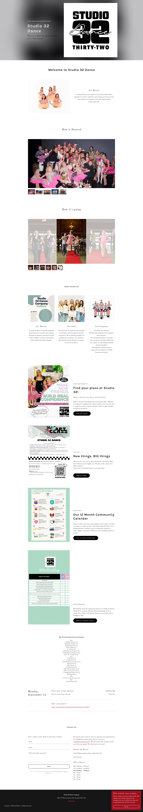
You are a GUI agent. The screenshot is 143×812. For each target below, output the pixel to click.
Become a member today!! (85, 620)
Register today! (81, 475)
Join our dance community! (85, 538)
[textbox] (49, 742)
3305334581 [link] (71, 801)
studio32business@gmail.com (81, 741)
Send (49, 766)
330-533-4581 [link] (77, 757)
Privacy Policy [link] (58, 771)
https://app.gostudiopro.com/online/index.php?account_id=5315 (70, 707)
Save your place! (82, 413)
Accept (126, 806)
